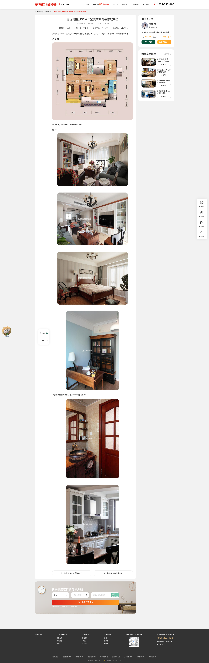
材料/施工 (125, 4)
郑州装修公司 (140, 656)
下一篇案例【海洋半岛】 (113, 573)
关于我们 (146, 4)
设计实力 (115, 4)
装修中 (106, 641)
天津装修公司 (104, 656)
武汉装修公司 (79, 656)
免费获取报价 (88, 602)
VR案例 (84, 641)
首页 (87, 4)
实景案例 (84, 643)
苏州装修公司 (128, 656)
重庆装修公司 (116, 656)
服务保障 (136, 4)
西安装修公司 (153, 656)
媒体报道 (59, 641)
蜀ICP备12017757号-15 (114, 660)
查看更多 (166, 54)
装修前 (106, 638)
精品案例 (106, 4)
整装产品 (96, 4)
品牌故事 (59, 638)
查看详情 (163, 64)
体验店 (59, 643)
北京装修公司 (92, 656)
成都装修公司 (67, 656)
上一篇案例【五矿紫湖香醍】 (72, 573)
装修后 (106, 643)
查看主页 (166, 37)
